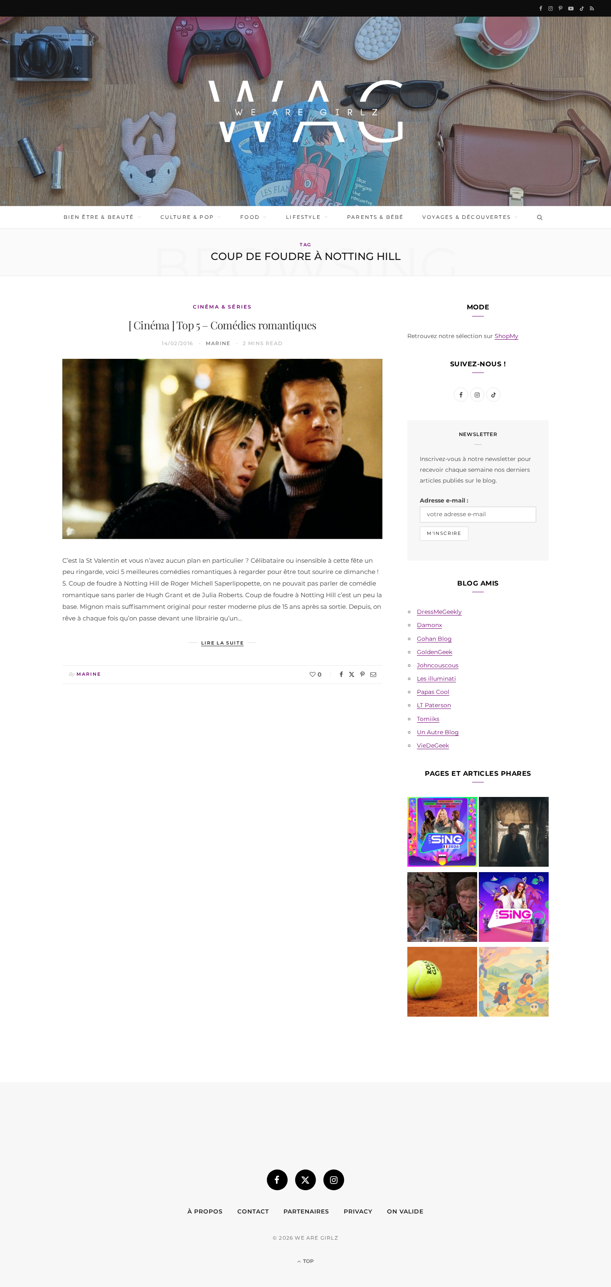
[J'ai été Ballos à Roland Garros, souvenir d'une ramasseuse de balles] (442, 983)
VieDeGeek (433, 745)
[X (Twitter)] (305, 1179)
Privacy (358, 1211)
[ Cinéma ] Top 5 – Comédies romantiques (222, 325)
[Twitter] (352, 674)
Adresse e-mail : (444, 500)
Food (250, 217)
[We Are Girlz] (305, 111)
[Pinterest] (362, 674)
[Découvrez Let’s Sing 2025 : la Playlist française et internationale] (514, 908)
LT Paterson (434, 705)
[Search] (538, 217)
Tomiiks (428, 719)
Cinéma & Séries (222, 307)
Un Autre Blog (438, 732)
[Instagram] (333, 1179)
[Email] (373, 674)
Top (308, 1261)
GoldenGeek (434, 652)
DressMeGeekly (439, 611)
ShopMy (506, 336)
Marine (218, 343)
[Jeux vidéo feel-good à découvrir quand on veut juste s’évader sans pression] (514, 983)
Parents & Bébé (375, 217)
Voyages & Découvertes (466, 217)
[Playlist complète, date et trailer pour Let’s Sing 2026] (442, 833)
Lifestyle (303, 217)
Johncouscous (437, 665)
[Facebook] (341, 674)
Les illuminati (436, 678)
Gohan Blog (434, 638)
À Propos (205, 1211)
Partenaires (306, 1211)
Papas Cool (433, 692)
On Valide (405, 1211)
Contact (253, 1211)
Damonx (429, 625)
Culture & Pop (187, 217)
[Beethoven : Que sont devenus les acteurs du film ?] (442, 908)
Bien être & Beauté (99, 217)
